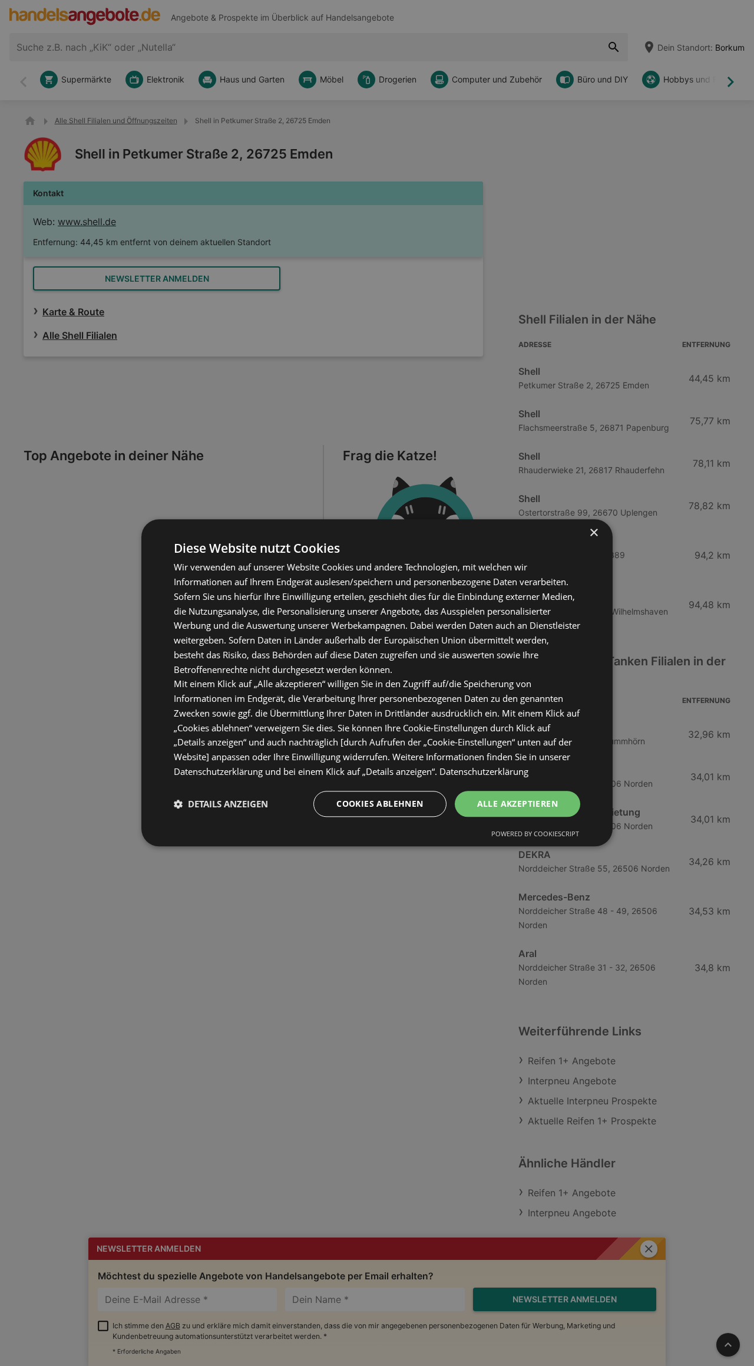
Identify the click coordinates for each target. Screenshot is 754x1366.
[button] (221, 803)
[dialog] (377, 682)
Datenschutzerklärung (483, 771)
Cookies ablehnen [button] (379, 803)
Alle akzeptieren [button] (517, 803)
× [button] (593, 533)
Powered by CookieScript (535, 834)
